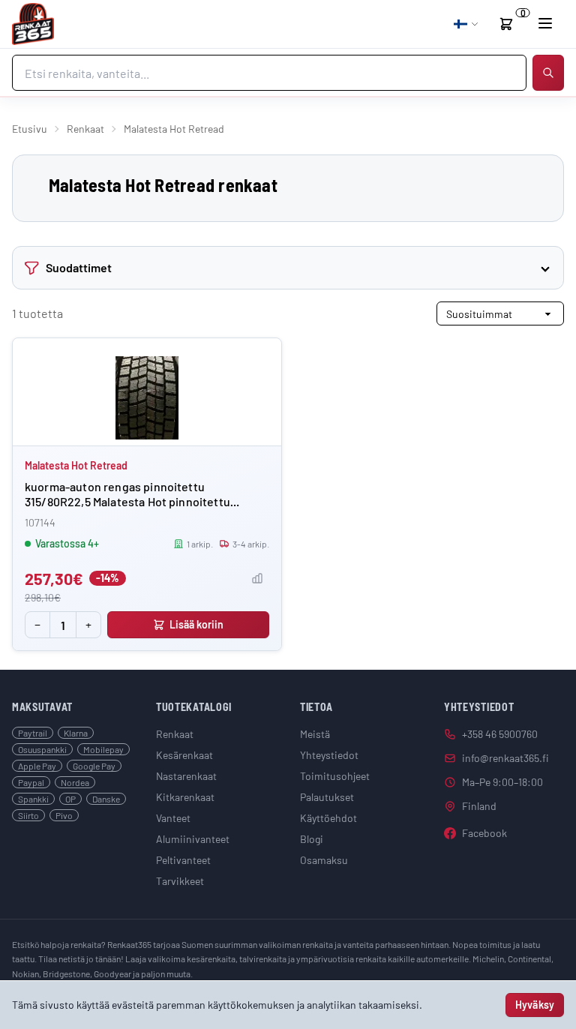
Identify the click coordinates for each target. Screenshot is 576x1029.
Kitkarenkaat (185, 796)
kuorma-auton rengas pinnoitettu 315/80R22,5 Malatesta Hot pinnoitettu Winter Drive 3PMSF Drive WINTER (127, 501)
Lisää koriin (197, 624)
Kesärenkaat (184, 754)
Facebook (484, 832)
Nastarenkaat (186, 776)
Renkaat (85, 128)
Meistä (315, 734)
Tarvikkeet (180, 880)
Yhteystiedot (329, 754)
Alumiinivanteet (193, 838)
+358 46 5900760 (500, 734)
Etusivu (29, 128)
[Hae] (548, 73)
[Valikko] (545, 23)
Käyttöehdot (328, 818)
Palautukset (327, 796)
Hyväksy (534, 1004)
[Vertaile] (257, 578)
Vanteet (173, 818)
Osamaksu (324, 860)
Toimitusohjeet (335, 776)
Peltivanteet (183, 860)
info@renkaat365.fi (505, 758)
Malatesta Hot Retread (76, 465)
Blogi (311, 838)
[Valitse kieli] (466, 24)
